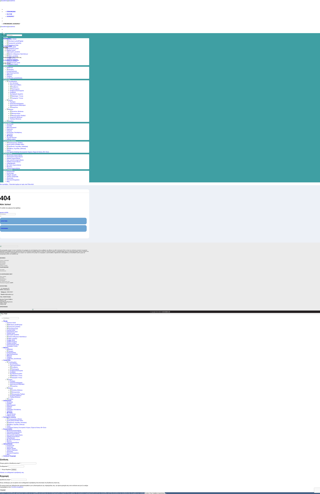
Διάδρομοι (10, 67)
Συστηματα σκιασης (9, 140)
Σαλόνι (10, 100)
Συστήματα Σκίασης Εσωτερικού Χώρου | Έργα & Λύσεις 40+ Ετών (28, 152)
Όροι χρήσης (3, 276)
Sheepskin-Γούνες (12, 64)
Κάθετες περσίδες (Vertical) (17, 148)
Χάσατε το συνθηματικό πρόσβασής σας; (12, 472)
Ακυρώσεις (2, 264)
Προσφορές (12, 45)
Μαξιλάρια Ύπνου (17, 96)
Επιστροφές (3, 263)
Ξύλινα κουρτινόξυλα (13, 168)
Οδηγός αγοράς (11, 175)
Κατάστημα (10, 173)
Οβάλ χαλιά (12, 56)
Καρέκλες (10, 129)
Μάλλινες (10, 74)
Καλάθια (9, 126)
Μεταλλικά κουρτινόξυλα (14, 155)
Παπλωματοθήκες (15, 85)
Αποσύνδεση (3, 279)
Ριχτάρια (12, 102)
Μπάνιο (10, 109)
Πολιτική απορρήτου (6, 282)
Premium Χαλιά (11, 39)
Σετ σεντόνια (14, 83)
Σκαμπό (9, 131)
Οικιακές (11, 69)
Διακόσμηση (7, 122)
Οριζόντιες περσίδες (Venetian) (18, 146)
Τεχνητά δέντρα (11, 137)
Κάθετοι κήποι (11, 139)
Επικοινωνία (10, 171)
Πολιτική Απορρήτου (13, 180)
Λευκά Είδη (6, 79)
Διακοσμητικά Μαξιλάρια (18, 105)
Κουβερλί (13, 92)
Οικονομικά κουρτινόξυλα (15, 157)
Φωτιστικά (10, 124)
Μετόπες (9, 166)
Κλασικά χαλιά (11, 47)
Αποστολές (2, 261)
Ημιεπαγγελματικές (13, 73)
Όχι (151, 493)
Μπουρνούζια (16, 113)
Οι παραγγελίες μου (5, 281)
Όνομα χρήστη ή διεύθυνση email (10, 463)
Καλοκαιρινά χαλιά (12, 48)
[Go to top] (0, 315)
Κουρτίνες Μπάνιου (16, 117)
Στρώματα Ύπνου (17, 98)
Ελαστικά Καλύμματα (17, 103)
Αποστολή (10, 178)
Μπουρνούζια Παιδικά (19, 115)
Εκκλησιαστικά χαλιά (13, 62)
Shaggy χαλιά (11, 57)
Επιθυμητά (2, 280)
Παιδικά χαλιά (11, 50)
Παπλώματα (15, 89)
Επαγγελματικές (12, 71)
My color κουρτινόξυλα (14, 165)
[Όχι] (165, 493)
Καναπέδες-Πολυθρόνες (14, 132)
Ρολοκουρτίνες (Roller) (15, 143)
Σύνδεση (2, 277)
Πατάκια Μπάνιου (15, 119)
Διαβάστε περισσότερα (158, 493)
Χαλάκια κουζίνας (12, 59)
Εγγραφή (3, 490)
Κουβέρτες (15, 87)
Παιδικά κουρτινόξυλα (13, 162)
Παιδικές (9, 76)
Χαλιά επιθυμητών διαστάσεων (18, 54)
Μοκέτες (5, 66)
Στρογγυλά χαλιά (13, 43)
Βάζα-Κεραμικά (11, 127)
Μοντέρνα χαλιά (13, 41)
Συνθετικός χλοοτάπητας (14, 78)
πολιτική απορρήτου (17, 487)
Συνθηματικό (4, 466)
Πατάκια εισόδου (12, 61)
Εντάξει (147, 493)
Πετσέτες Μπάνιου (17, 111)
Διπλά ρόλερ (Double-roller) (15, 144)
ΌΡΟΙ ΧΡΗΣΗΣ (7, 170)
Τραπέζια (10, 134)
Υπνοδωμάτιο (12, 81)
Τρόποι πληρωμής (12, 176)
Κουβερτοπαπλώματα (17, 90)
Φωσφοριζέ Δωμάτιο (16, 94)
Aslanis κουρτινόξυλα (13, 158)
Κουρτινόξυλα (7, 153)
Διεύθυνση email (5, 479)
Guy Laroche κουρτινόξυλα (15, 160)
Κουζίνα (10, 121)
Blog (8, 181)
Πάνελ (9, 150)
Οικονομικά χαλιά (12, 52)
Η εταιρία (2, 269)
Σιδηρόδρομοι (11, 163)
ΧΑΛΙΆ (5, 37)
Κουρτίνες (15, 107)
